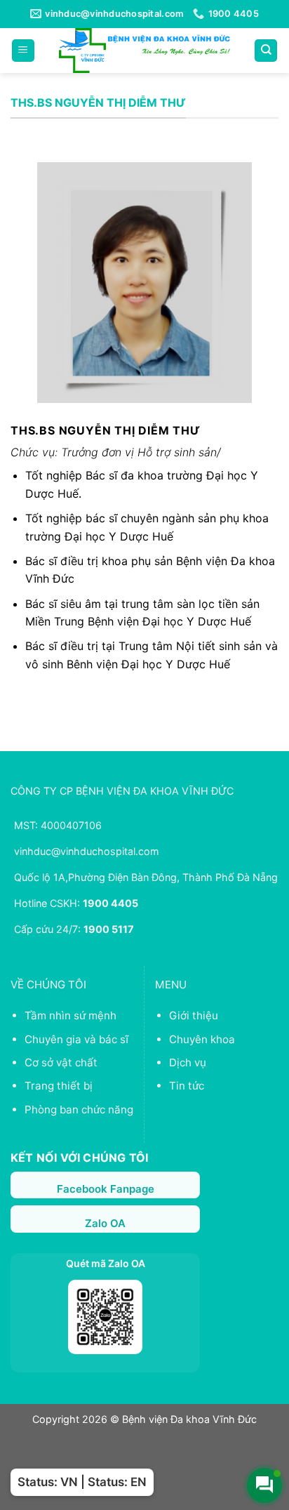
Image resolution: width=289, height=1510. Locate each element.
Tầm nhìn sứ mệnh (70, 1015)
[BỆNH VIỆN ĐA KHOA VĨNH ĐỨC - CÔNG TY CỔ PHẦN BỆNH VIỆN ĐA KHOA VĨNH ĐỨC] (144, 50)
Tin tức (186, 1085)
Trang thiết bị (59, 1085)
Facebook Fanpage (105, 1189)
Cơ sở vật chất (61, 1062)
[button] (23, 50)
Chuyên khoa (202, 1039)
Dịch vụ (187, 1062)
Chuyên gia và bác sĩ (76, 1039)
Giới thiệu (193, 1015)
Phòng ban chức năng (79, 1109)
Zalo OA (105, 1223)
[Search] (266, 50)
